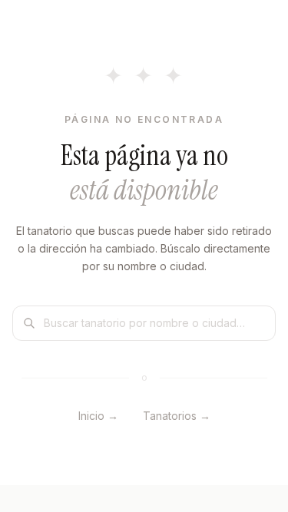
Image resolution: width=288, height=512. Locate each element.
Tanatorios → (176, 415)
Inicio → (98, 415)
